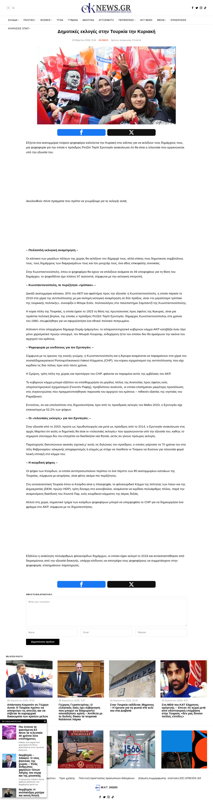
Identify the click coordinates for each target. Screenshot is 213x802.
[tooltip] (192, 8)
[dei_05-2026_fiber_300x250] (184, 749)
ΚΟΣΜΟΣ (103, 40)
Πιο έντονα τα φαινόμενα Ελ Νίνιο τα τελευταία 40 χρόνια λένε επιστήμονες (30, 732)
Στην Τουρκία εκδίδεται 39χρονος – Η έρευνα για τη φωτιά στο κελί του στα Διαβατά (132, 707)
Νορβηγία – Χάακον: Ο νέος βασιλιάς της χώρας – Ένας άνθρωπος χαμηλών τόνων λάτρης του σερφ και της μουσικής (30, 765)
